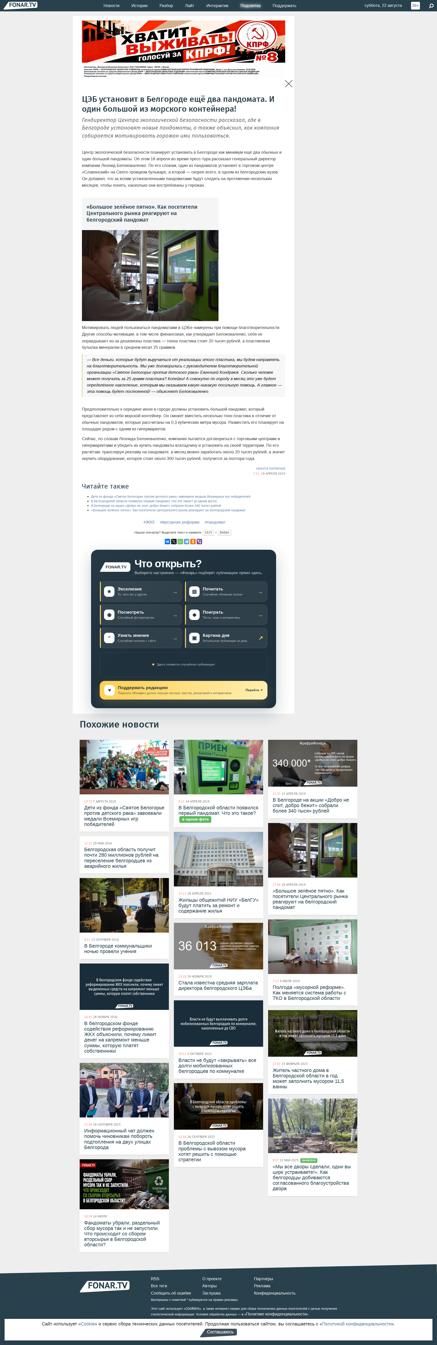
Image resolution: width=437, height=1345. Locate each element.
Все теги (159, 1286)
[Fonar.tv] (20, 5)
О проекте (212, 1279)
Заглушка (211, 1293)
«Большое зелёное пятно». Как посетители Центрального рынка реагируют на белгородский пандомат (168, 510)
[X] (174, 541)
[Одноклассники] (193, 541)
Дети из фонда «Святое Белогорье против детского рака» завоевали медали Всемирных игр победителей (170, 496)
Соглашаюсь (220, 1332)
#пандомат (215, 522)
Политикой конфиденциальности (356, 1324)
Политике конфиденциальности (276, 1314)
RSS (155, 1279)
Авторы (209, 1286)
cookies (192, 1308)
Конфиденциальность (274, 1293)
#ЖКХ (149, 522)
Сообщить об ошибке (171, 1293)
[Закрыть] (288, 84)
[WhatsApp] (180, 541)
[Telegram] (186, 541)
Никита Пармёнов (270, 469)
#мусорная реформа (179, 522)
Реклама (262, 1286)
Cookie (88, 1324)
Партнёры (263, 1279)
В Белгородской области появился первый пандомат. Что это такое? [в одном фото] (154, 501)
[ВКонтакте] (167, 541)
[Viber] (199, 541)
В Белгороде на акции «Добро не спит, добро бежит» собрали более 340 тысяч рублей (156, 506)
